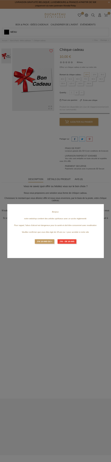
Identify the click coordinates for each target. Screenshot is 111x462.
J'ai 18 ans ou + (44, 241)
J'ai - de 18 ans (67, 241)
